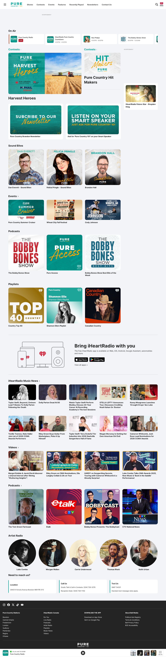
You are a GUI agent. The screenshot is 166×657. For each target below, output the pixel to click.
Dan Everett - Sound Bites (19, 187)
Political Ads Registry (133, 617)
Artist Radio (48, 625)
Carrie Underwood (86, 569)
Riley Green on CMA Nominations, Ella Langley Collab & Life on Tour (63, 474)
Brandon (6, 617)
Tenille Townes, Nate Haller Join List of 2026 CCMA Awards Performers (20, 436)
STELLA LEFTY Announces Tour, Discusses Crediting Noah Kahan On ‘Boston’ (111, 404)
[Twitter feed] (13, 604)
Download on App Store (93, 617)
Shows (30, 5)
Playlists (47, 628)
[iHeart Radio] (161, 4)
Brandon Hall (95, 187)
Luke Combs (26, 569)
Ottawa (5, 636)
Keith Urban (148, 569)
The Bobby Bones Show (18, 273)
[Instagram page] (4, 604)
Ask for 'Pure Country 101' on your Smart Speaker (89, 136)
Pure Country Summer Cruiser (21, 222)
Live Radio (47, 620)
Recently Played (76, 5)
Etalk (56, 527)
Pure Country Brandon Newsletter (25, 136)
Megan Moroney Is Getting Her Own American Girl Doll (113, 435)
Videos (46, 633)
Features (62, 5)
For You (46, 617)
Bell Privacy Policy (132, 623)
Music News (48, 631)
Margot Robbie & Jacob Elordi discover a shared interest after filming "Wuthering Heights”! (25, 475)
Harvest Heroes (22, 98)
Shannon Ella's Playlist (56, 326)
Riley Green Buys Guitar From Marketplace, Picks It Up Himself (52, 436)
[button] (153, 39)
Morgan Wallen (56, 569)
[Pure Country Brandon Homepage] (16, 4)
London (5, 625)
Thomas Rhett (117, 569)
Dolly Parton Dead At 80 (49, 402)
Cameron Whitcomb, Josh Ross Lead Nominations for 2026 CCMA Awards (142, 436)
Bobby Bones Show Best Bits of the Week (100, 274)
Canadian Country (95, 326)
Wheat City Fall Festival (57, 222)
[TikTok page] (17, 604)
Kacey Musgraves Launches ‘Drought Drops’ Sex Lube (142, 403)
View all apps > (90, 365)
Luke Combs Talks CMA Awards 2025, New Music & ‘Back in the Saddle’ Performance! (139, 475)
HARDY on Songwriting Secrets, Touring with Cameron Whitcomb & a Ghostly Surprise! (100, 475)
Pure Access (56, 273)
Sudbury (6, 628)
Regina (5, 633)
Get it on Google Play (92, 620)
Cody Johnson (91, 222)
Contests (41, 5)
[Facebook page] (8, 604)
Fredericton (7, 623)
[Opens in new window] (93, 119)
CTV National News (132, 527)
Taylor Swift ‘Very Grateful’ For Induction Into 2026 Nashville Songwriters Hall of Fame (82, 436)
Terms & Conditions (132, 620)
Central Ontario (8, 620)
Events (51, 5)
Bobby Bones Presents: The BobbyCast (101, 527)
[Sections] (5, 4)
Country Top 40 (18, 326)
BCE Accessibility (131, 625)
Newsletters (92, 5)
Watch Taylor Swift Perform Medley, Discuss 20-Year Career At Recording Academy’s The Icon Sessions (82, 406)
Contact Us (107, 5)
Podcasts (47, 623)
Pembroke (6, 631)
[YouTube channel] (22, 604)
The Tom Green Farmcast (19, 527)
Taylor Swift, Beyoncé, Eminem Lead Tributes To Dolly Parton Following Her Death (22, 404)
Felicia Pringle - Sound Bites (59, 187)
